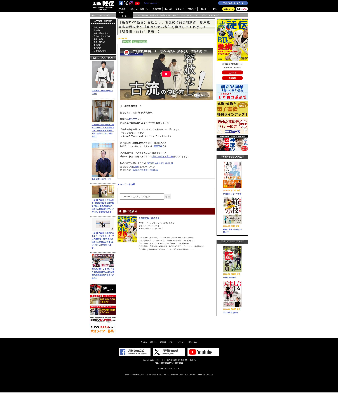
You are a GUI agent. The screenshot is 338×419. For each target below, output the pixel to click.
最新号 (121, 12)
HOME (93, 15)
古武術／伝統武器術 (102, 36)
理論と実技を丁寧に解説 (163, 156)
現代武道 (97, 47)
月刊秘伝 (122, 9)
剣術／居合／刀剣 (101, 33)
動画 (119, 42)
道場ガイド (180, 9)
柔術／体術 (98, 39)
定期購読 (232, 78)
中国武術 (97, 45)
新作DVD (133, 119)
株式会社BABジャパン (151, 360)
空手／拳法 (98, 27)
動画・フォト (145, 9)
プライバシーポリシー (177, 342)
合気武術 (97, 30)
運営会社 (153, 342)
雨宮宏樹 (158, 146)
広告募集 (144, 342)
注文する (232, 72)
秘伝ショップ (228, 9)
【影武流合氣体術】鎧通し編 (159, 163)
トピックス (134, 9)
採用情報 (162, 342)
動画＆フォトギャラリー (106, 15)
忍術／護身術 (99, 42)
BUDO (242, 9)
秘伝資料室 (157, 9)
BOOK (203, 9)
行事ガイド (192, 9)
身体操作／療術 (100, 51)
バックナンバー (124, 16)
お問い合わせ (192, 342)
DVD (215, 9)
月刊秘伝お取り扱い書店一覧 (233, 3)
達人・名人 (168, 9)
